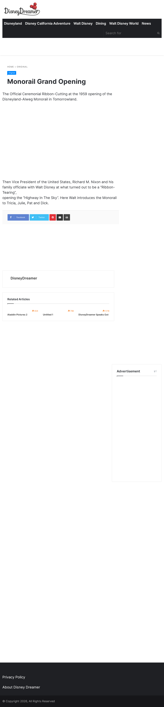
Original (22, 67)
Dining (101, 23)
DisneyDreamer (24, 278)
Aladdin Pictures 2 (17, 314)
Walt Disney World (124, 23)
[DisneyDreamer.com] (22, 10)
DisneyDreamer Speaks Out (93, 314)
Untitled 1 (48, 314)
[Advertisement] (137, 429)
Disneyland (13, 23)
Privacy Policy (13, 677)
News (146, 23)
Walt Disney (83, 23)
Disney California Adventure (47, 23)
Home (10, 67)
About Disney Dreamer (21, 687)
